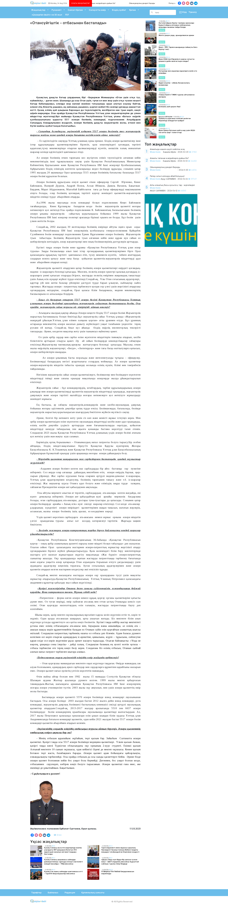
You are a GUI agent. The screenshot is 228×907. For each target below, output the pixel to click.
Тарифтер (36, 892)
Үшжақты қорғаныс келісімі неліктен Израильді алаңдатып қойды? (175, 119)
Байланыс (53, 892)
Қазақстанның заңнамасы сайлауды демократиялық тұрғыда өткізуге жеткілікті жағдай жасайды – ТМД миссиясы (63, 862)
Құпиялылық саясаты (92, 892)
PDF (67, 14)
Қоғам (132, 10)
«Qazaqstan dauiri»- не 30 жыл (47, 14)
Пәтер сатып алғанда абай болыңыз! (165, 3)
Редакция (70, 892)
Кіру (183, 12)
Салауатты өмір (97, 10)
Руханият (56, 10)
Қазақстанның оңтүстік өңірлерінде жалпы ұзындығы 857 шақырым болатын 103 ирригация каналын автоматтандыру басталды (63, 851)
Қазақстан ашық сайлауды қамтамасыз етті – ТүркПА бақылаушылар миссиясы (63, 872)
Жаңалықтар (38, 10)
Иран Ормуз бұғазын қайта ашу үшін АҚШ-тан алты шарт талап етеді (177, 131)
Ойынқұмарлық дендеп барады (123, 3)
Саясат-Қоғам (75, 10)
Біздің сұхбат (119, 10)
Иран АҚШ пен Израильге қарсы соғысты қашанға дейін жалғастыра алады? (177, 60)
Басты (162, 30)
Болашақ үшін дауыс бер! (170, 107)
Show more (155, 152)
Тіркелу (193, 12)
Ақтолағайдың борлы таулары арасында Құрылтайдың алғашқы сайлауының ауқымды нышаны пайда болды (176, 25)
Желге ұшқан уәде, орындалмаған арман (176, 35)
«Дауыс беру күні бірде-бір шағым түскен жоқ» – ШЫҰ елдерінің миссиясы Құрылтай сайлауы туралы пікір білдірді (120, 862)
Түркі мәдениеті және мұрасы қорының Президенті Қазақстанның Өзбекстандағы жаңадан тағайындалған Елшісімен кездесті (120, 850)
